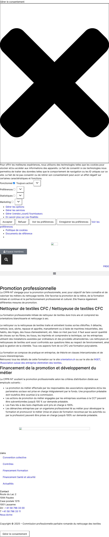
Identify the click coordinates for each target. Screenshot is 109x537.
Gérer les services (15, 210)
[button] (54, 83)
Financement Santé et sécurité (19, 477)
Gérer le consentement (15, 533)
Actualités (8, 483)
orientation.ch (67, 359)
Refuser (22, 221)
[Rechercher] (6, 259)
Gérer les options (15, 206)
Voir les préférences (43, 221)
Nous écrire (6, 514)
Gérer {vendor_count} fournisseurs (24, 213)
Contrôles (8, 464)
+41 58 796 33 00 (15, 507)
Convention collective (14, 457)
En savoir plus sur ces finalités (22, 217)
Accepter (7, 221)
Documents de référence (19, 233)
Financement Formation (15, 470)
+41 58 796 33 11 (11, 511)
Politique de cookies (17, 230)
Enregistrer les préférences (73, 221)
